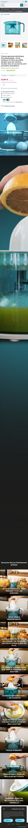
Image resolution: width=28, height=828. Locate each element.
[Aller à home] (1, 11)
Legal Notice (18, 823)
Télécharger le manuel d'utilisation (8, 82)
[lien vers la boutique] (4, 1)
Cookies (9, 823)
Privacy (13, 823)
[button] (26, 45)
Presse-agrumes (9, 106)
